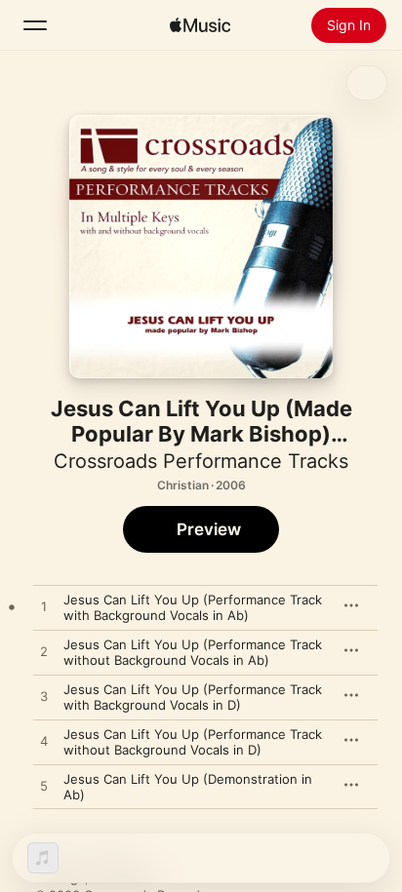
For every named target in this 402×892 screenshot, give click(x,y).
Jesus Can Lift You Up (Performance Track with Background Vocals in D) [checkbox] (192, 697)
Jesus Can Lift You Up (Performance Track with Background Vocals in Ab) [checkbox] (192, 607)
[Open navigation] (35, 25)
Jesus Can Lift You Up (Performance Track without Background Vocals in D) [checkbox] (192, 741)
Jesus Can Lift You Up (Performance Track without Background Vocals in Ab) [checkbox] (192, 652)
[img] (200, 25)
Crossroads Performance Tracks (201, 461)
